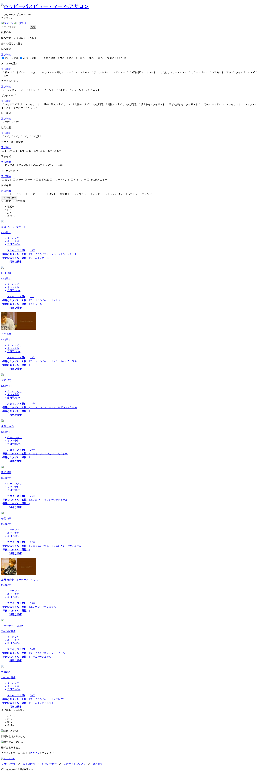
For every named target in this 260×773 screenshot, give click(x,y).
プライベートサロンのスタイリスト (221, 104)
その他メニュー (98, 179)
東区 (70, 58)
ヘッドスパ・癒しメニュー (56, 72)
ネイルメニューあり (27, 72)
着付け (8, 72)
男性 (16, 122)
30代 (16, 136)
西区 (61, 58)
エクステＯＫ (82, 72)
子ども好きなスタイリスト (183, 104)
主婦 (60, 165)
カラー (19, 179)
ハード (24, 90)
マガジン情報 (8, 763)
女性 (7, 122)
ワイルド (60, 90)
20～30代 (23, 165)
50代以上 (36, 136)
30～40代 (37, 165)
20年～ (60, 151)
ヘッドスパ (79, 179)
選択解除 (6, 54)
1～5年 (8, 151)
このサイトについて (74, 763)
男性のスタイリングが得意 (122, 104)
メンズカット (92, 90)
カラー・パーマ (199, 72)
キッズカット (99, 194)
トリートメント (61, 179)
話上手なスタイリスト (152, 104)
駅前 (7, 58)
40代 (25, 136)
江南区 (81, 58)
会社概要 (97, 763)
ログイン (35, 753)
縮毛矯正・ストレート (143, 72)
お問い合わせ (49, 763)
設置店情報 (29, 763)
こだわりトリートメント (173, 72)
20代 (7, 136)
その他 (122, 58)
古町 (34, 58)
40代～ (50, 165)
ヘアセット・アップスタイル (227, 72)
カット (8, 179)
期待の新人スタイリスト (56, 104)
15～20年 (47, 151)
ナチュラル (75, 90)
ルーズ (36, 90)
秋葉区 (110, 58)
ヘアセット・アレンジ (139, 194)
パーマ (31, 179)
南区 (100, 58)
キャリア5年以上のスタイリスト (22, 104)
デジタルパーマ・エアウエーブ (110, 72)
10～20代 (9, 165)
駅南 (16, 58)
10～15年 (33, 151)
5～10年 (20, 151)
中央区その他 (47, 58)
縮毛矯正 (44, 179)
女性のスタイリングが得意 (89, 104)
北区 (91, 58)
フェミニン (10, 90)
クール (47, 90)
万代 (25, 58)
